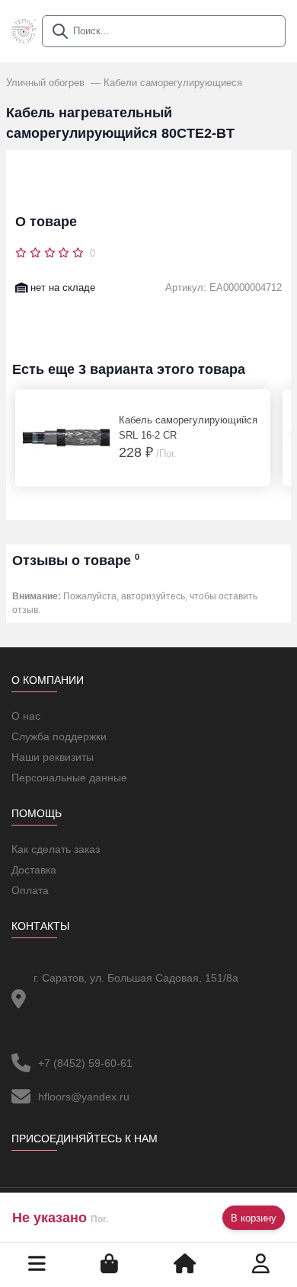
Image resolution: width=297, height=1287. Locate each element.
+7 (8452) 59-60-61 (85, 1063)
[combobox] (164, 31)
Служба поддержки (59, 736)
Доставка (33, 870)
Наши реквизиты (52, 757)
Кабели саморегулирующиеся (173, 82)
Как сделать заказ (55, 849)
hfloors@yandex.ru (83, 1097)
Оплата (30, 890)
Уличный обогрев (47, 82)
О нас (25, 716)
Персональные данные (69, 777)
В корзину (253, 1218)
